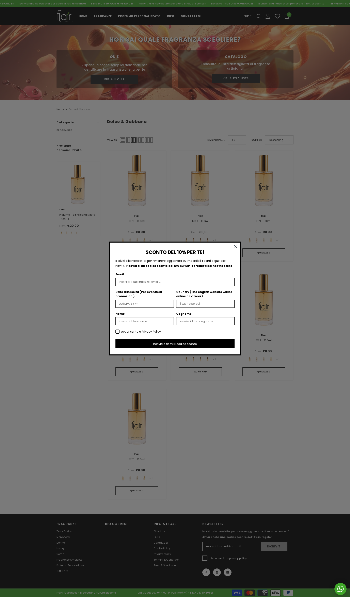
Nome (120, 314)
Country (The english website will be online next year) (204, 294)
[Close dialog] (235, 246)
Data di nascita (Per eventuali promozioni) (138, 294)
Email (119, 274)
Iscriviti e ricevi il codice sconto (175, 344)
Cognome (184, 314)
